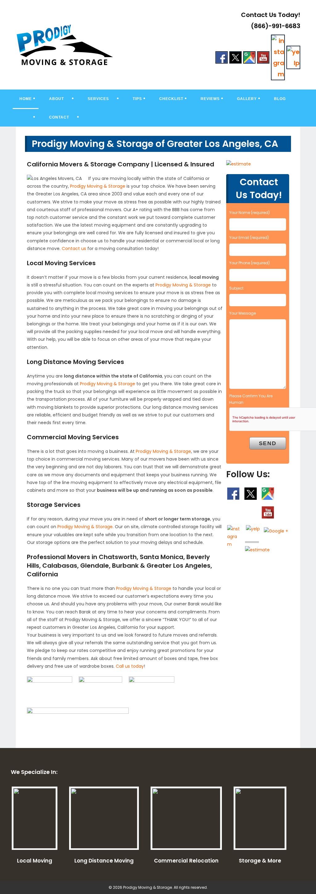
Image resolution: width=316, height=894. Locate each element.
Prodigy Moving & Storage (97, 186)
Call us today (130, 666)
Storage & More (260, 860)
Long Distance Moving (104, 860)
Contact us (74, 248)
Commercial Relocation (186, 860)
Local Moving (34, 860)
